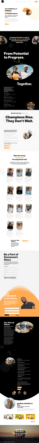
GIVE (36, 1)
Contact (32, 1)
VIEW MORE (32, 421)
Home (16, 1)
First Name (6, 309)
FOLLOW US (19, 389)
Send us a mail (19, 435)
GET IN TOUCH (19, 387)
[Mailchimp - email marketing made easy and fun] (17, 315)
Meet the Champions (24, 1)
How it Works (19, 1)
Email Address (7, 307)
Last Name (6, 312)
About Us (29, 1)
